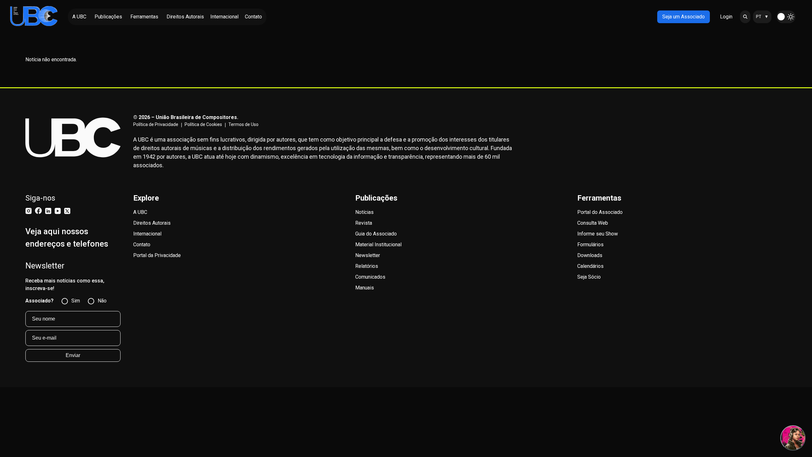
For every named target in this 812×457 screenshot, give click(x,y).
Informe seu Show (597, 234)
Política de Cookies (203, 124)
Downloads (589, 255)
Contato (141, 245)
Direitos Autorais (152, 223)
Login (726, 17)
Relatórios (366, 266)
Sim (75, 301)
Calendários (590, 266)
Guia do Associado (376, 234)
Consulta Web (592, 223)
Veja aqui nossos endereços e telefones (66, 237)
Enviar (73, 355)
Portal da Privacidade (157, 255)
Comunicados (370, 277)
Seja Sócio (589, 277)
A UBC (140, 212)
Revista (363, 223)
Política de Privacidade (155, 124)
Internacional (147, 234)
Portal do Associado (600, 212)
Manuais (364, 288)
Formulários (590, 245)
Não (102, 301)
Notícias (364, 212)
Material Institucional (378, 245)
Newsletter (367, 255)
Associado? (39, 301)
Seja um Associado (683, 17)
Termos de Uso (243, 124)
